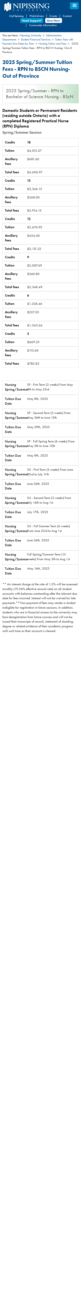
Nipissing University (30, 35)
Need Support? (31, 20)
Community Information (43, 25)
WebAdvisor (36, 16)
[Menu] (74, 5)
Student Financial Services (36, 39)
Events (53, 16)
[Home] (35, 6)
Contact (67, 16)
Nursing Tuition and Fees (52, 44)
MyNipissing (16, 16)
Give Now (53, 20)
